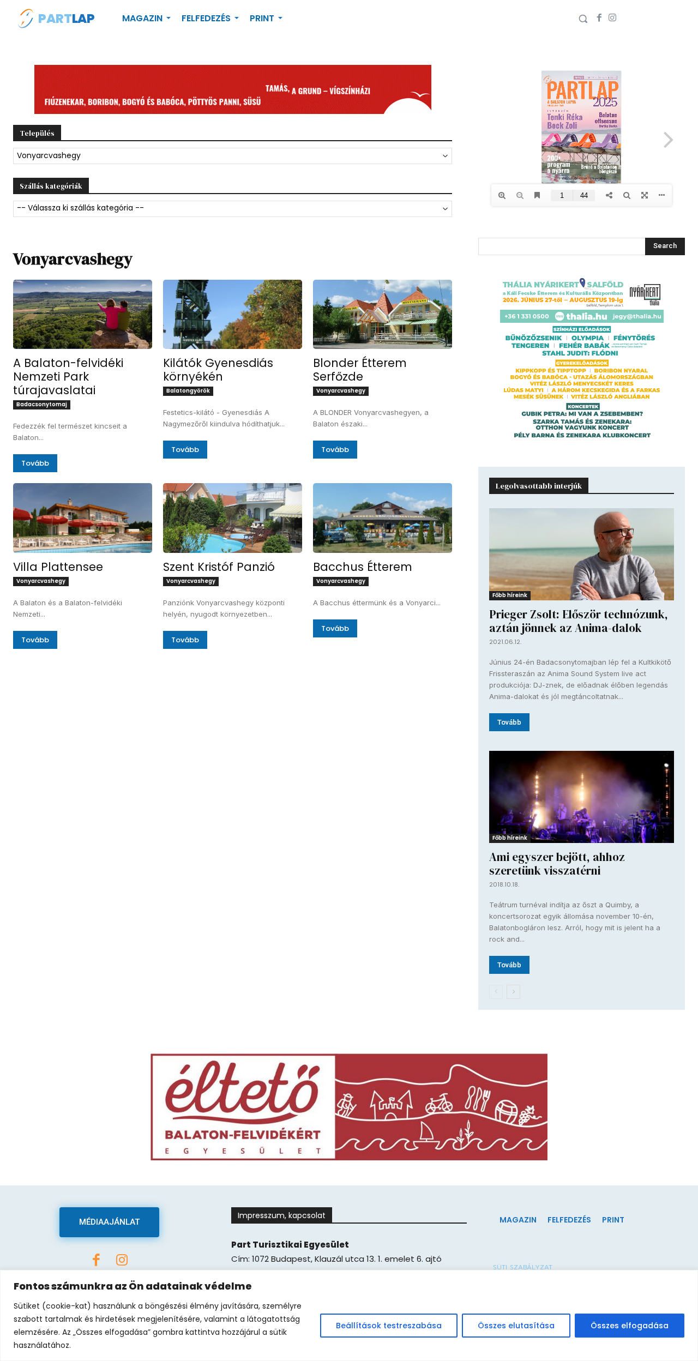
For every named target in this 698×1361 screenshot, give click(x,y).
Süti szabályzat (522, 1267)
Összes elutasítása (516, 1325)
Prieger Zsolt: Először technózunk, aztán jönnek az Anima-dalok (578, 621)
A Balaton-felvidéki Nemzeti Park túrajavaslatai (68, 376)
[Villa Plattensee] (82, 518)
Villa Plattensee (58, 567)
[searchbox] (232, 208)
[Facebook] (599, 18)
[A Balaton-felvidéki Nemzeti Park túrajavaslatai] (82, 315)
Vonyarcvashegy (340, 391)
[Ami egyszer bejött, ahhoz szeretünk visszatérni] (581, 797)
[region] (349, 1315)
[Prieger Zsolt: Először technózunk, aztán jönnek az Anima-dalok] (581, 554)
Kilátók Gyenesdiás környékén (218, 369)
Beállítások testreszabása (389, 1325)
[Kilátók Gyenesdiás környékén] (232, 315)
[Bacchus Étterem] (382, 518)
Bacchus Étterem (362, 567)
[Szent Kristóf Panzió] (232, 518)
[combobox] (232, 156)
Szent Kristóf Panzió (219, 567)
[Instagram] (612, 18)
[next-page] (513, 992)
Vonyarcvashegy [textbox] (49, 155)
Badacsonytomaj (41, 404)
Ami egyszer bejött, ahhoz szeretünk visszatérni (557, 863)
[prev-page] (496, 992)
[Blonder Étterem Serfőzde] (382, 315)
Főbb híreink (509, 595)
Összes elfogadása (630, 1325)
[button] (583, 18)
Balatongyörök (188, 391)
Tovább (35, 463)
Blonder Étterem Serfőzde (360, 369)
